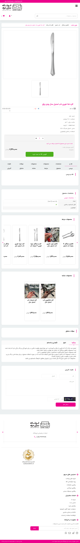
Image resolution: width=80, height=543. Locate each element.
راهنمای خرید (72, 506)
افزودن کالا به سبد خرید (39, 154)
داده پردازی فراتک (5, 541)
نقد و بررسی (71, 164)
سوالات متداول (22, 164)
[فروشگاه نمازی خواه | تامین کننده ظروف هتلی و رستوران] (12, 7)
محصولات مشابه (34, 164)
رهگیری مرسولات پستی (69, 491)
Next (3, 243)
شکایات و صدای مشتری (69, 512)
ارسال (34, 528)
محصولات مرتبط (46, 164)
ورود (11, 13)
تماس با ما (73, 503)
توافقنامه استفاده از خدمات (68, 515)
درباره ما (73, 500)
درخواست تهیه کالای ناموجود (68, 509)
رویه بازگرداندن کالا (71, 482)
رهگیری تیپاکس (71, 488)
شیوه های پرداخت (71, 479)
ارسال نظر (65, 404)
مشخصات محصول (58, 164)
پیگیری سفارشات (71, 485)
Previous (77, 243)
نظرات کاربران (9, 164)
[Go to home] (74, 25)
